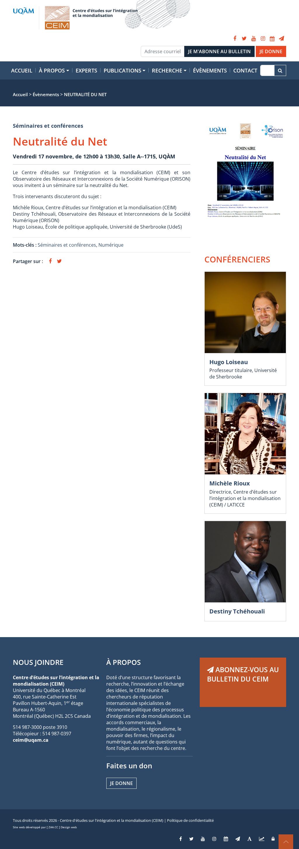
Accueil (21, 70)
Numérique (111, 245)
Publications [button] (122, 70)
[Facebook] (234, 38)
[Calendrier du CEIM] (272, 38)
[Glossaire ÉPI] (249, 838)
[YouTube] (253, 38)
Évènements (210, 70)
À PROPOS (123, 662)
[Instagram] (262, 38)
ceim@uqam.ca (30, 740)
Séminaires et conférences (48, 125)
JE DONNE (271, 51)
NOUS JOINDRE (38, 662)
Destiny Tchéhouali (237, 611)
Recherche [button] (167, 70)
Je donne (121, 783)
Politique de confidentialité (190, 820)
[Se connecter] (273, 838)
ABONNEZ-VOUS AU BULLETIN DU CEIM (243, 674)
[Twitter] (244, 38)
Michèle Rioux (229, 483)
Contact (245, 70)
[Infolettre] (281, 38)
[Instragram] (214, 838)
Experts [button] (86, 70)
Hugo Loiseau (228, 362)
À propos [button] (52, 70)
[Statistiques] (261, 838)
